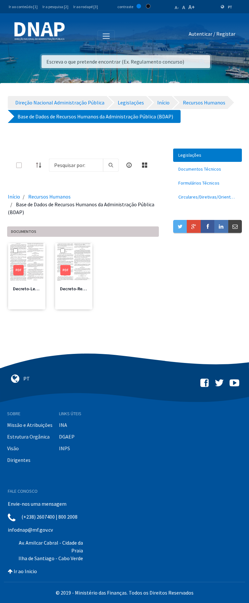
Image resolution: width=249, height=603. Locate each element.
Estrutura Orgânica (28, 436)
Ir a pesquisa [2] (55, 6)
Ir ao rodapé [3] (85, 6)
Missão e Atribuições (30, 425)
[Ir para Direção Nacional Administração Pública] (39, 31)
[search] (111, 165)
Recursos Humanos (49, 196)
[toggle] (29, 165)
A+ (191, 7)
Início (14, 196)
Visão (13, 448)
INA (63, 425)
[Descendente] (40, 165)
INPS (64, 448)
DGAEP (67, 436)
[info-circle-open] (129, 165)
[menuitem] (207, 155)
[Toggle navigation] (74, 35)
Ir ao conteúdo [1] (23, 6)
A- (177, 7)
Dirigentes (18, 460)
